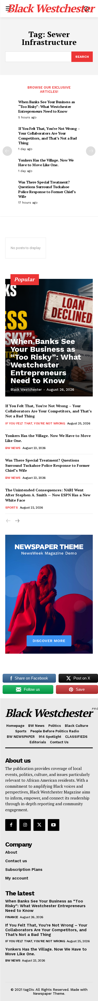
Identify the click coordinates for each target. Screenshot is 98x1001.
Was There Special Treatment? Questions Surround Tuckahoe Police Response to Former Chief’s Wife (47, 189)
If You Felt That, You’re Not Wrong (35, 423)
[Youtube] (53, 825)
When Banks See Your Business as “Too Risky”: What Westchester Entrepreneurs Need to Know (46, 106)
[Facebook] (11, 825)
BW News (12, 448)
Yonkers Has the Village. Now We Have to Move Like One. (46, 162)
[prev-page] (7, 151)
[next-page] (90, 151)
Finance (11, 917)
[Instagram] (25, 825)
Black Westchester (26, 390)
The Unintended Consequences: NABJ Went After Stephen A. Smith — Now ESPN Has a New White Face (47, 495)
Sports (11, 507)
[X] (39, 825)
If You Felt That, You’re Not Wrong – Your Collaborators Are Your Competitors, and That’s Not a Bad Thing (49, 135)
